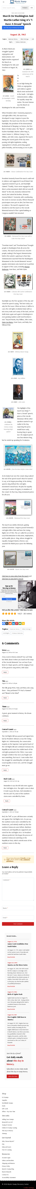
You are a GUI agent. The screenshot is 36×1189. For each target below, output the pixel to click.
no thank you (9, 601)
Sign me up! (9, 599)
